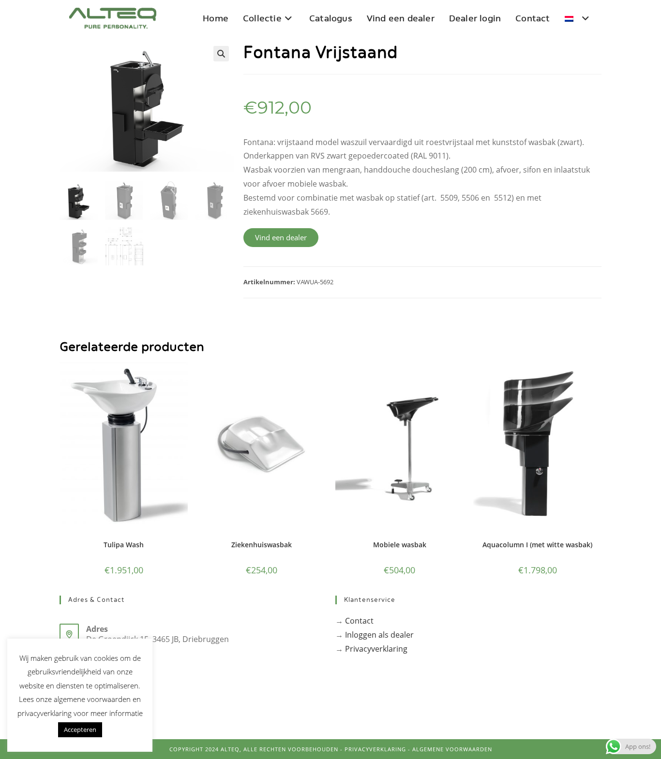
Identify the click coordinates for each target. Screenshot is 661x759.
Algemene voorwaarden (452, 749)
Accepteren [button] (80, 729)
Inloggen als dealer (379, 634)
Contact (359, 620)
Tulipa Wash (124, 544)
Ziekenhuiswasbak (261, 544)
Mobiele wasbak (399, 544)
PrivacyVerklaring (375, 749)
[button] (221, 53)
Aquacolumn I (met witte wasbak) (537, 544)
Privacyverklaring (376, 648)
